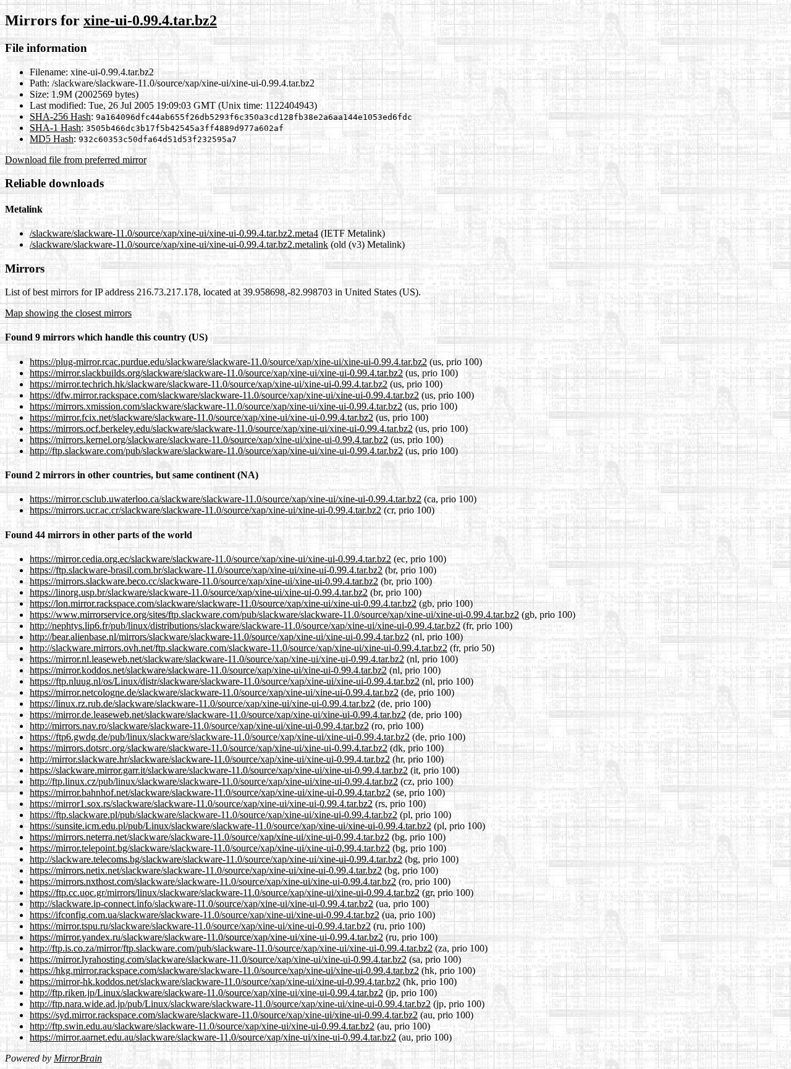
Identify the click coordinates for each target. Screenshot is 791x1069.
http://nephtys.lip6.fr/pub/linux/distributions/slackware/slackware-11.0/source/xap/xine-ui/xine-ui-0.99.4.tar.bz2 (245, 625)
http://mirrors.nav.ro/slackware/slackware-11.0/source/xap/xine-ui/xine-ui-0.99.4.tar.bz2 (199, 725)
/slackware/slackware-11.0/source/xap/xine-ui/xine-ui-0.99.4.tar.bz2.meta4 (174, 233)
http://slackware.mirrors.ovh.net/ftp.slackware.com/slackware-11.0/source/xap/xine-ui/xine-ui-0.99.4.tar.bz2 (238, 648)
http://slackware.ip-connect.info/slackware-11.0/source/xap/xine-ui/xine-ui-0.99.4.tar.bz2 (201, 903)
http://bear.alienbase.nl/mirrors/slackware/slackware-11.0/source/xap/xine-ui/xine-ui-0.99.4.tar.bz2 (219, 637)
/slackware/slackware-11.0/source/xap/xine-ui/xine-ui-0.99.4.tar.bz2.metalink (179, 244)
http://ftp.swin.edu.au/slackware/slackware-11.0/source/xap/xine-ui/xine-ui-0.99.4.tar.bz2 (202, 1026)
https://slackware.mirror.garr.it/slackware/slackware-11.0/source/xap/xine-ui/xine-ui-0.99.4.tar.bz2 (219, 770)
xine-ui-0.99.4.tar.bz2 (150, 20)
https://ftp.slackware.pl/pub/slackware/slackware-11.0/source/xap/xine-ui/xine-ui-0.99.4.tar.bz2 (213, 814)
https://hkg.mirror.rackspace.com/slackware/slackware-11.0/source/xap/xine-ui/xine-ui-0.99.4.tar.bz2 (224, 970)
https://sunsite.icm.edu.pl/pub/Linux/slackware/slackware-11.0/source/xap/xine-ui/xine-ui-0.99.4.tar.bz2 (230, 826)
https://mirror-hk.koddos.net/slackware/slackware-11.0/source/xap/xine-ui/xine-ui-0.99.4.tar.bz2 (215, 981)
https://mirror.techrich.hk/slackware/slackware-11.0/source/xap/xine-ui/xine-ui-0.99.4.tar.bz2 (208, 384)
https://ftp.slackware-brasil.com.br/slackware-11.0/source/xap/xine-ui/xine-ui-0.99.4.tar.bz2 (206, 570)
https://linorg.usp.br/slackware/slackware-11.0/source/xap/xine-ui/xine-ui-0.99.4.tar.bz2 (199, 592)
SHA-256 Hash (60, 116)
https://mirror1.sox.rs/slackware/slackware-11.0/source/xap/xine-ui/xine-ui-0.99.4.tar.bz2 (201, 803)
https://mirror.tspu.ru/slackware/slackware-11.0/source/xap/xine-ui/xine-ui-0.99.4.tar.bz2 (200, 926)
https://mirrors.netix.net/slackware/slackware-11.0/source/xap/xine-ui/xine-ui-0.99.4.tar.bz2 (206, 870)
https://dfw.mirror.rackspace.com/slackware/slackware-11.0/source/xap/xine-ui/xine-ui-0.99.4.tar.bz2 (224, 395)
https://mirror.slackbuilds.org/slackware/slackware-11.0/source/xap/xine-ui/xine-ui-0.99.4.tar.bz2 (216, 373)
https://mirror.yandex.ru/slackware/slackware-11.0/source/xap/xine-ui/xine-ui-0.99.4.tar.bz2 (206, 937)
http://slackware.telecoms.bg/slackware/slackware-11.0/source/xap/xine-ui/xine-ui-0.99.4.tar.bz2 (216, 859)
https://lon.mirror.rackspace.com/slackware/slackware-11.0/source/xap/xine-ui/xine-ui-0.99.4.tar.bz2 (223, 603)
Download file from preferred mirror (75, 159)
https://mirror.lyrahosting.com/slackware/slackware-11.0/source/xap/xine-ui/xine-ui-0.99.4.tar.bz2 (218, 959)
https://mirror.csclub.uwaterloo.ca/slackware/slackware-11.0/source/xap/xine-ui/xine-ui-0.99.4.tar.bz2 (225, 499)
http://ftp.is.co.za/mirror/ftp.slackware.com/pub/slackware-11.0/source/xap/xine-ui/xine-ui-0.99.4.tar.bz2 (231, 948)
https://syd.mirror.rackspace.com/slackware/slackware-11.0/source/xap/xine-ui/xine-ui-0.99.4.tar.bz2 (224, 1015)
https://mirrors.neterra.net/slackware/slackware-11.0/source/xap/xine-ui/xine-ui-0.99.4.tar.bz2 (209, 837)
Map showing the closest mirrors (68, 313)
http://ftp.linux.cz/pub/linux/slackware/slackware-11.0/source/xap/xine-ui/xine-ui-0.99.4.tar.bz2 (214, 781)
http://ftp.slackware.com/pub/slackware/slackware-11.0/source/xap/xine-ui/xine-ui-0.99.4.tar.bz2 (216, 451)
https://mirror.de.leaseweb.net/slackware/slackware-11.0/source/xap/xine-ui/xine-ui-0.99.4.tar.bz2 (218, 714)
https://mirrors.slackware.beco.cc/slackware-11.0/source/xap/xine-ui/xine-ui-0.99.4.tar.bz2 (204, 581)
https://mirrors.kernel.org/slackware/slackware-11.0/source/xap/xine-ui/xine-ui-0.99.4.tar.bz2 (209, 439)
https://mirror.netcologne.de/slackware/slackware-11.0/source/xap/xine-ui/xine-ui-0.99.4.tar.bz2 (214, 692)
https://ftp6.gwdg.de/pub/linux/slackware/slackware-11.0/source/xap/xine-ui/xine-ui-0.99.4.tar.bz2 (220, 737)
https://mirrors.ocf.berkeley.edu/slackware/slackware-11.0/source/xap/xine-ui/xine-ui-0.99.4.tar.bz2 (221, 428)
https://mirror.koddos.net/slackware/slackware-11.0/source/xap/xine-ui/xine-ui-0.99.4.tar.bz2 (208, 670)
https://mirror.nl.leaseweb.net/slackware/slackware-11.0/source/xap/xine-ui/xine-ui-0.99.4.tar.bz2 (217, 659)
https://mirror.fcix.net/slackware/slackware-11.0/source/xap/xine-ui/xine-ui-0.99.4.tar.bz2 (201, 417)
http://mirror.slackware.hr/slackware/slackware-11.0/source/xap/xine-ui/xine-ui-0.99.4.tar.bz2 (210, 759)
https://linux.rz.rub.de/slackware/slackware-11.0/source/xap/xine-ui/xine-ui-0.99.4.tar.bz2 (202, 703)
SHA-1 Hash (55, 127)
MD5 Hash (52, 138)
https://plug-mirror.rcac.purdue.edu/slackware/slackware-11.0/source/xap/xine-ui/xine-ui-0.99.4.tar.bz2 (228, 362)
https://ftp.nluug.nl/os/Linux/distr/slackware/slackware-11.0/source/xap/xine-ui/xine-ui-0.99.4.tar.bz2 (225, 681)
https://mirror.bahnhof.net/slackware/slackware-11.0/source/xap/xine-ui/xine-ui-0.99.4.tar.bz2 (210, 792)
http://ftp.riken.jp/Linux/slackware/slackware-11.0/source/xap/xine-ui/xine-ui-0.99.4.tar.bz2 (206, 992)
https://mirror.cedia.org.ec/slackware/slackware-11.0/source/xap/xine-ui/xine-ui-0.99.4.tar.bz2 (210, 559)
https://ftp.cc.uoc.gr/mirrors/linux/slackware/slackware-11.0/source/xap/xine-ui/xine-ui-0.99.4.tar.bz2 (225, 892)
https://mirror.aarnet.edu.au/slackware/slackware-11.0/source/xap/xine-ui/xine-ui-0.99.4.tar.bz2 (213, 1037)
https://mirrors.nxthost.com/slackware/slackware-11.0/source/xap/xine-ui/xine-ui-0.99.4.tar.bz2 (213, 881)
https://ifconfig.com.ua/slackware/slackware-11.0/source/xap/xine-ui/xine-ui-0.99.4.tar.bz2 (204, 915)
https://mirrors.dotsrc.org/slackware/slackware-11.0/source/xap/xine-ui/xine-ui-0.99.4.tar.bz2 (208, 748)
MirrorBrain (78, 1058)
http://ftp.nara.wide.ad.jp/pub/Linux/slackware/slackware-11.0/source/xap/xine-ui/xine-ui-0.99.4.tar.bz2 (230, 1004)
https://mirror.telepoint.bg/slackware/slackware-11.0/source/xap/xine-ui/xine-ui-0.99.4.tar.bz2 (210, 848)
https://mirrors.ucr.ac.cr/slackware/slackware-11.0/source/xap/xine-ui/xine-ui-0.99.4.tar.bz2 (205, 510)
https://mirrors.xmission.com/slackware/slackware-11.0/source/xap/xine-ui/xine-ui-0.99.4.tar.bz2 (216, 406)
